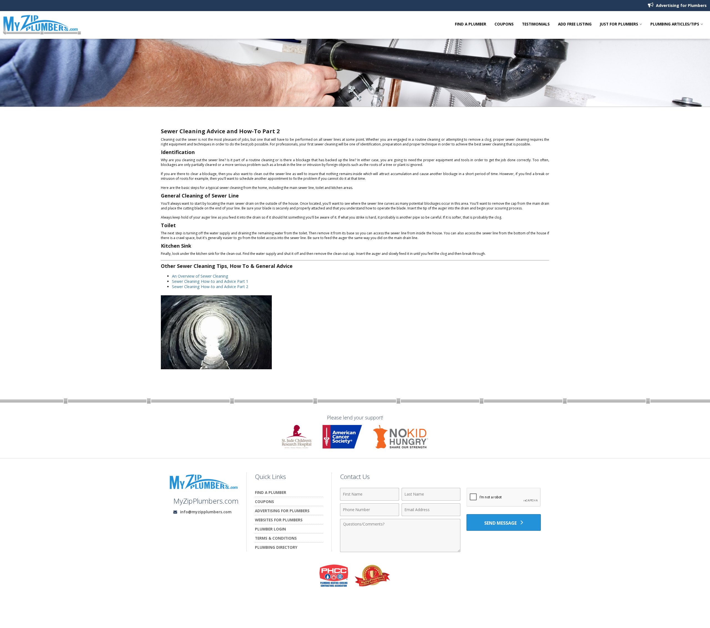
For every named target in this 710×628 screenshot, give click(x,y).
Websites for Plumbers (279, 519)
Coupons (504, 24)
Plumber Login (270, 529)
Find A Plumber (470, 24)
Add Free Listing (575, 24)
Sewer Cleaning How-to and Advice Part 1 (210, 281)
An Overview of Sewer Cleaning (200, 276)
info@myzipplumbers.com (206, 511)
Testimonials (536, 24)
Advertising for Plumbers (681, 5)
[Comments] (400, 550)
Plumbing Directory (276, 547)
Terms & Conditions (276, 538)
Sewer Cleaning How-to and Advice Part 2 (210, 286)
